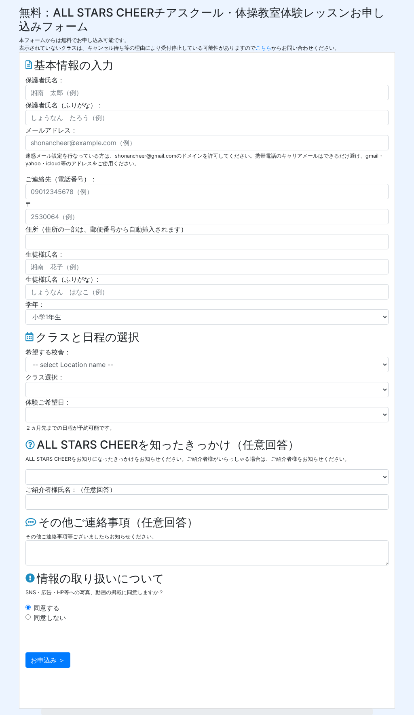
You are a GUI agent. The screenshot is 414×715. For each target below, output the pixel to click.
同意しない (50, 618)
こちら (263, 48)
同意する (46, 608)
